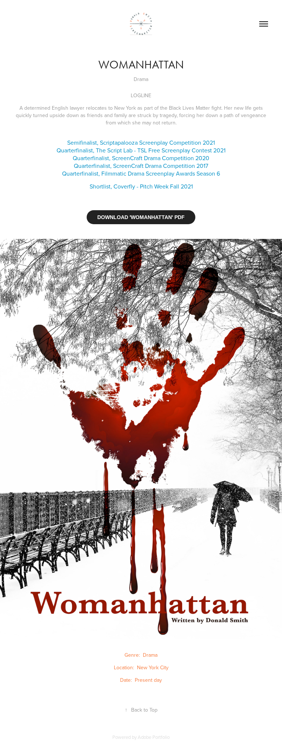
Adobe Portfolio (154, 737)
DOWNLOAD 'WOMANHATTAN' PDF (141, 217)
